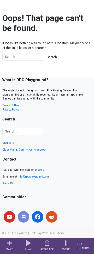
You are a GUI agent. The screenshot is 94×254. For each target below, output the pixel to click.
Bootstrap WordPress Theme (47, 233)
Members (8, 143)
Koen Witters (19, 233)
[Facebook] (38, 217)
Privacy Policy (10, 109)
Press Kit (8, 183)
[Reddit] (52, 217)
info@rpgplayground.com (33, 176)
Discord (39, 170)
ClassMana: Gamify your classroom (24, 149)
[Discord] (23, 217)
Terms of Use (10, 105)
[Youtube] (9, 217)
